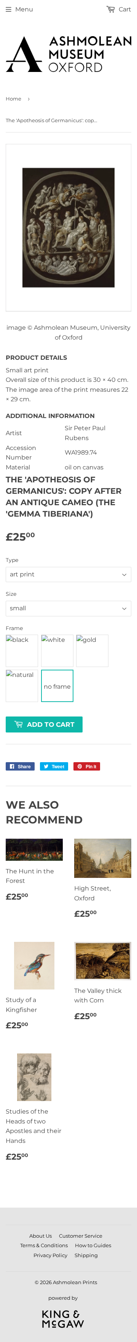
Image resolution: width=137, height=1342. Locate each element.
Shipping (86, 1255)
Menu (24, 9)
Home (13, 99)
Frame (14, 628)
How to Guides (93, 1245)
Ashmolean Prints (75, 1282)
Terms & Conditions (44, 1245)
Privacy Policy (50, 1255)
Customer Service (80, 1236)
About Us (40, 1236)
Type (12, 560)
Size (11, 593)
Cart (124, 9)
